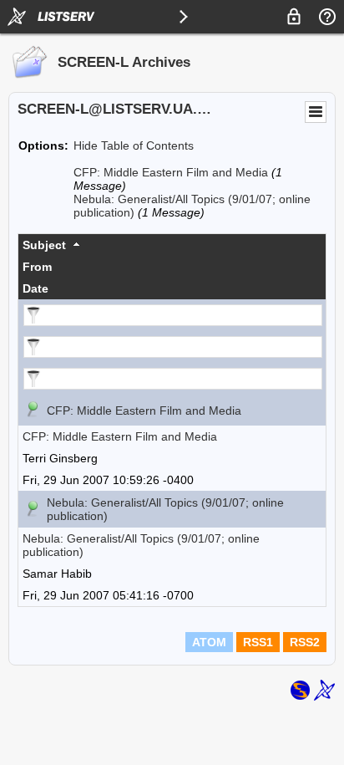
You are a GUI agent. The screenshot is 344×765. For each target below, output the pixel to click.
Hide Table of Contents (133, 145)
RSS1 (258, 642)
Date (35, 288)
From (37, 266)
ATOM (209, 642)
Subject (44, 245)
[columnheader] (172, 245)
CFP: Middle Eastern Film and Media (170, 172)
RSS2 (305, 642)
